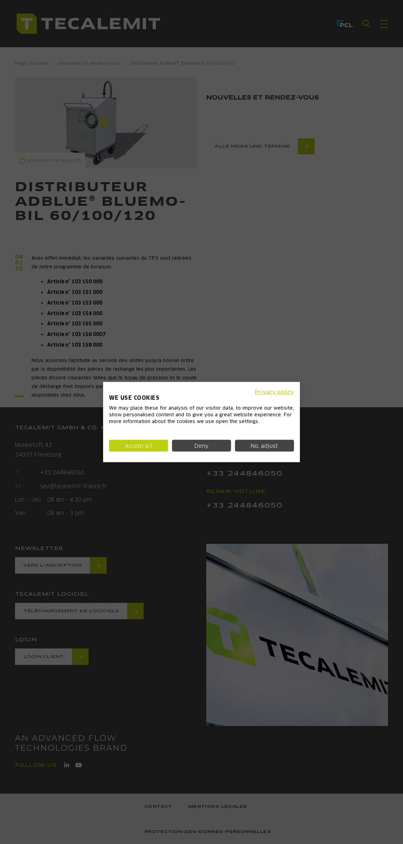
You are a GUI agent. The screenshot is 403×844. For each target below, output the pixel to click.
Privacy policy (274, 391)
